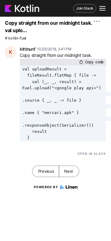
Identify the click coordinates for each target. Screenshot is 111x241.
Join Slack (84, 8)
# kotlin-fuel (15, 38)
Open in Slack (91, 153)
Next (68, 171)
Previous (46, 171)
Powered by (46, 187)
